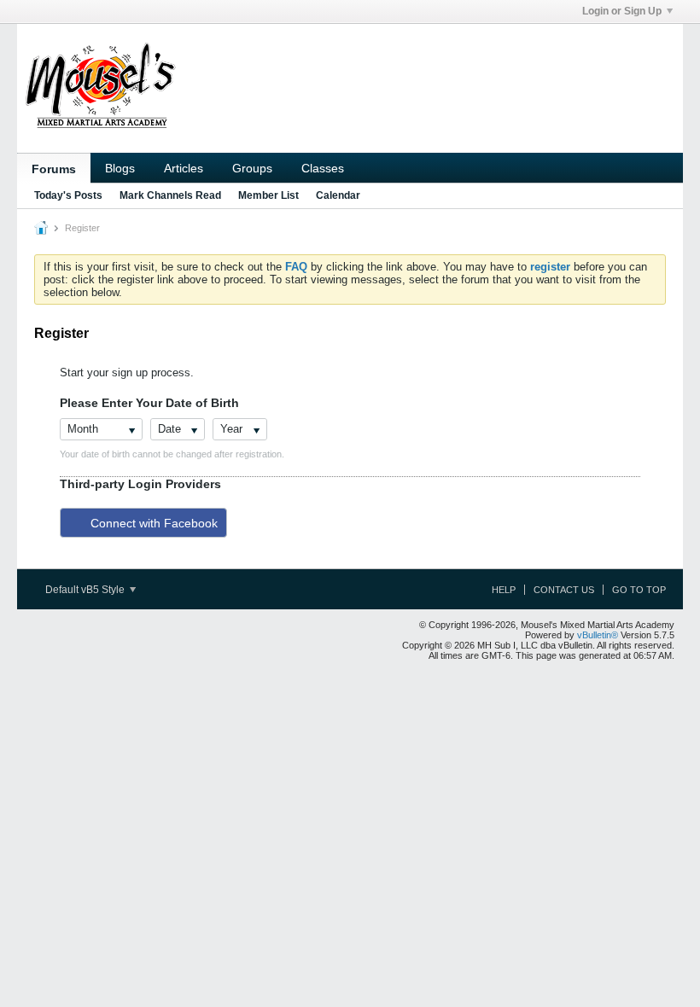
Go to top (639, 590)
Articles (183, 168)
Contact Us (564, 590)
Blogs (120, 168)
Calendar (338, 195)
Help (504, 590)
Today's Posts (68, 195)
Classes (322, 168)
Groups (252, 168)
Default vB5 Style (86, 590)
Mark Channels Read (170, 195)
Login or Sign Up (622, 11)
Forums (54, 169)
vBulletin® (597, 635)
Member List (268, 195)
